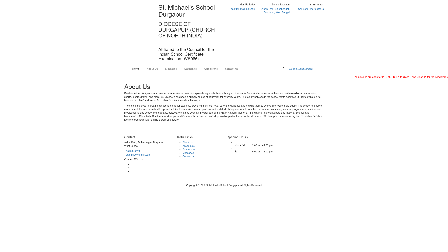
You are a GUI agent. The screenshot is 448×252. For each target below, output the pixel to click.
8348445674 (133, 151)
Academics (189, 146)
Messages (188, 153)
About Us (188, 142)
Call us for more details (311, 8)
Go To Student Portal (301, 68)
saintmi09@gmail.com (243, 8)
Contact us (188, 156)
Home (135, 68)
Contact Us (231, 68)
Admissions (211, 68)
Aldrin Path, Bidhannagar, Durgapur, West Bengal (275, 10)
